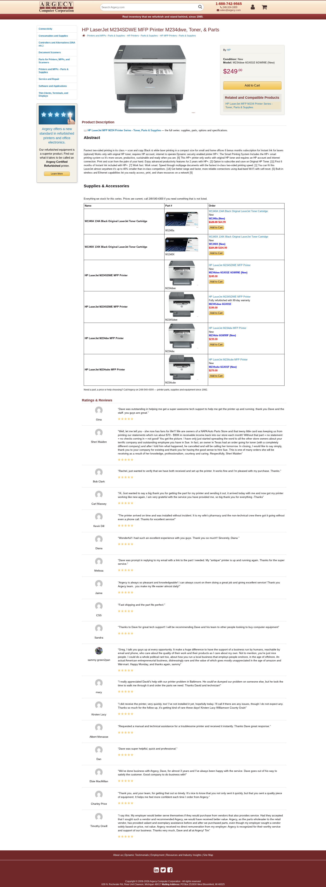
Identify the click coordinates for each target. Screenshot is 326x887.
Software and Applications (53, 86)
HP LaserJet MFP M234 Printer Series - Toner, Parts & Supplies (249, 105)
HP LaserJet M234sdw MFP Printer (228, 359)
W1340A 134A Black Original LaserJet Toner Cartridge (238, 211)
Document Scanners (50, 52)
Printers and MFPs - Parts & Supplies (53, 71)
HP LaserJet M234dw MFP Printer (227, 328)
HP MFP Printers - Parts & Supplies (178, 35)
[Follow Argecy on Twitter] (163, 870)
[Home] (83, 35)
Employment (157, 855)
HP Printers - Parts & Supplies (142, 35)
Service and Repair (49, 79)
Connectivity (45, 29)
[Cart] (278, 5)
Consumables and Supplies (53, 36)
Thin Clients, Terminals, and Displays (53, 94)
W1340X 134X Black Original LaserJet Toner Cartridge (238, 236)
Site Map (208, 855)
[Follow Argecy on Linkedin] (156, 870)
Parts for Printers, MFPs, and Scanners (54, 61)
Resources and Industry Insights (183, 855)
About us (118, 855)
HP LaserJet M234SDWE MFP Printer (230, 265)
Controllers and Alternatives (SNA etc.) (57, 44)
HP (229, 49)
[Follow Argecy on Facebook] (169, 870)
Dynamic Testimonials (137, 855)
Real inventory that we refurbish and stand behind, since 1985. (162, 16)
